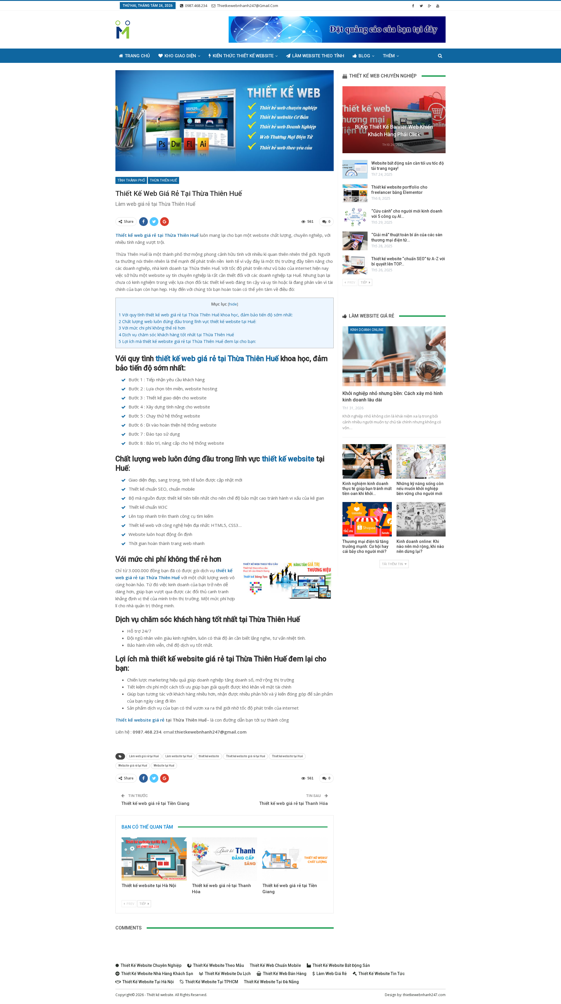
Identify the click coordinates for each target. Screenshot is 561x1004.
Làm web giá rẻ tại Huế (144, 756)
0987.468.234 (196, 5)
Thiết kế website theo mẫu (218, 965)
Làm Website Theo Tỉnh (318, 55)
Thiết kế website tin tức (382, 973)
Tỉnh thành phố (131, 180)
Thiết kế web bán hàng (285, 973)
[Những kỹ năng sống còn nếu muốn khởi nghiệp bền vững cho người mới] (421, 461)
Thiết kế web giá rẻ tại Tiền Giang (155, 803)
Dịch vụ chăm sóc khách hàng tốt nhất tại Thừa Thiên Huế (176, 334)
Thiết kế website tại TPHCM (211, 981)
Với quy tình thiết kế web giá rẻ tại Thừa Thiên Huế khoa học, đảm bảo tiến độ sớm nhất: (206, 315)
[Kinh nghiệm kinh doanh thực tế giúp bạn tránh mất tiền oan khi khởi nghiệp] (367, 461)
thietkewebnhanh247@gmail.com (247, 5)
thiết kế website (288, 459)
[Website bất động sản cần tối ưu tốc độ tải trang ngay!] (355, 169)
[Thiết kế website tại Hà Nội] (154, 858)
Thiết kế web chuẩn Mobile (275, 965)
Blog (364, 55)
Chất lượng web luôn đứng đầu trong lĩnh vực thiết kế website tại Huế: (187, 321)
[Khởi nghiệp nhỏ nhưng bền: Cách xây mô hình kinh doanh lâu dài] (394, 356)
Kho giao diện (180, 55)
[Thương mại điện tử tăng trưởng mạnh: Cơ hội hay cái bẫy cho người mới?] (367, 519)
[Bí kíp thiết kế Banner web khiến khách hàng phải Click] (394, 119)
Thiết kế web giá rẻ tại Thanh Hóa (293, 803)
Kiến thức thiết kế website (243, 55)
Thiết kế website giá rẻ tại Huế (245, 756)
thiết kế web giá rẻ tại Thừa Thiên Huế (217, 358)
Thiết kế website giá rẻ (140, 720)
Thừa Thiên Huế (163, 180)
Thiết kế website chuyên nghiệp (151, 965)
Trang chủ (137, 55)
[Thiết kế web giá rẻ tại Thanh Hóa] (224, 858)
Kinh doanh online (367, 330)
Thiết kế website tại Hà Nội (149, 885)
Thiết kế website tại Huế (287, 756)
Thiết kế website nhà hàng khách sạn (157, 973)
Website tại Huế (164, 765)
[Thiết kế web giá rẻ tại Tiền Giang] (295, 858)
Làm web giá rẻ (331, 973)
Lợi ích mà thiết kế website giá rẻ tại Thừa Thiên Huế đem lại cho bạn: (187, 341)
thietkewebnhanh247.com (424, 994)
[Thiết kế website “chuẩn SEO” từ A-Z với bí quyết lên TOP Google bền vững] (355, 265)
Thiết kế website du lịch (228, 973)
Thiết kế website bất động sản (341, 965)
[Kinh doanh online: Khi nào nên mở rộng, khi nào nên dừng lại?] (421, 519)
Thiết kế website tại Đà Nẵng (271, 981)
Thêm (389, 55)
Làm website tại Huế (178, 756)
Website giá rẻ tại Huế (132, 765)
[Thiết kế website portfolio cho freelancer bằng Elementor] (355, 193)
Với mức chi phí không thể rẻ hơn (152, 328)
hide (233, 304)
